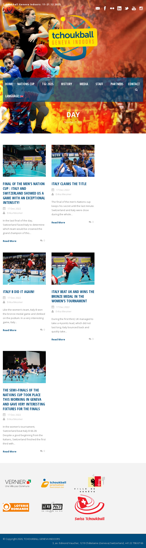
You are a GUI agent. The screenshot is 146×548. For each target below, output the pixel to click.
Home (9, 84)
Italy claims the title (69, 183)
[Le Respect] (56, 507)
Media (84, 84)
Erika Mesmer (15, 213)
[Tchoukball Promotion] (56, 483)
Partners (117, 84)
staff (99, 84)
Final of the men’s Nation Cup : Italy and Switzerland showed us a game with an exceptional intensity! (24, 193)
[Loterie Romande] (20, 507)
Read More (9, 241)
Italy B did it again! (18, 291)
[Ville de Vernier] (20, 483)
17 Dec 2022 (14, 208)
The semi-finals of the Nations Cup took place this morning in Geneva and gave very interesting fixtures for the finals (24, 399)
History (66, 84)
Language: (12, 96)
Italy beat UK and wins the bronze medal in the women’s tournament (73, 296)
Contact (134, 84)
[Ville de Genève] (92, 483)
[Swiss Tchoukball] (89, 507)
